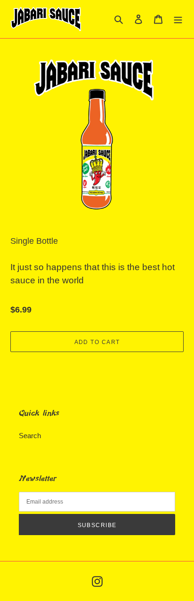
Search (30, 436)
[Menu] (178, 19)
